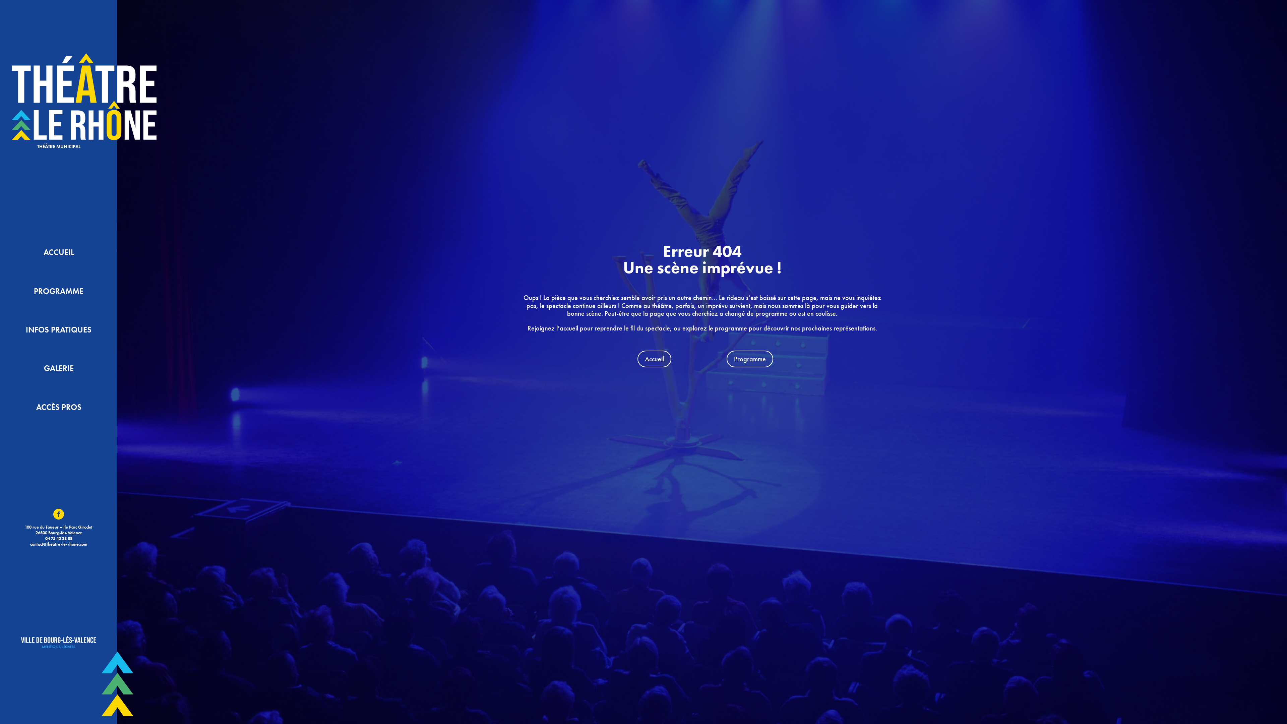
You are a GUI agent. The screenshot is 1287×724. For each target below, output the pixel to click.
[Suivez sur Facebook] (58, 514)
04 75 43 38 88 (58, 538)
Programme (750, 359)
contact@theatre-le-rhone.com (58, 544)
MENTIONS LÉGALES (58, 646)
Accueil (654, 359)
